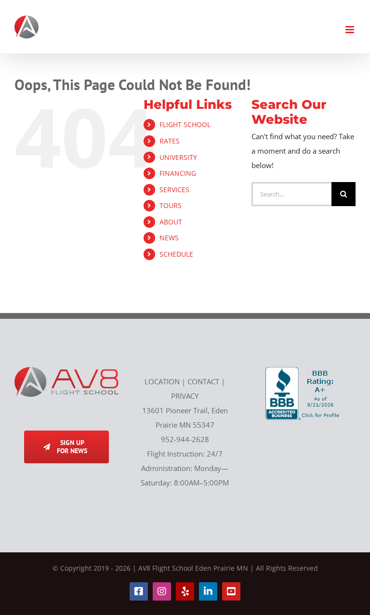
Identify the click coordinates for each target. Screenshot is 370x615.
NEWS (169, 237)
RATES (169, 140)
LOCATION (162, 381)
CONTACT (203, 381)
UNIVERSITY (178, 157)
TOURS (170, 205)
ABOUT (170, 221)
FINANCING (177, 173)
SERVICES (174, 189)
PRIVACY (184, 396)
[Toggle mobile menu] (350, 30)
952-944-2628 (185, 439)
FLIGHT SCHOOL (185, 124)
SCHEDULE (176, 254)
